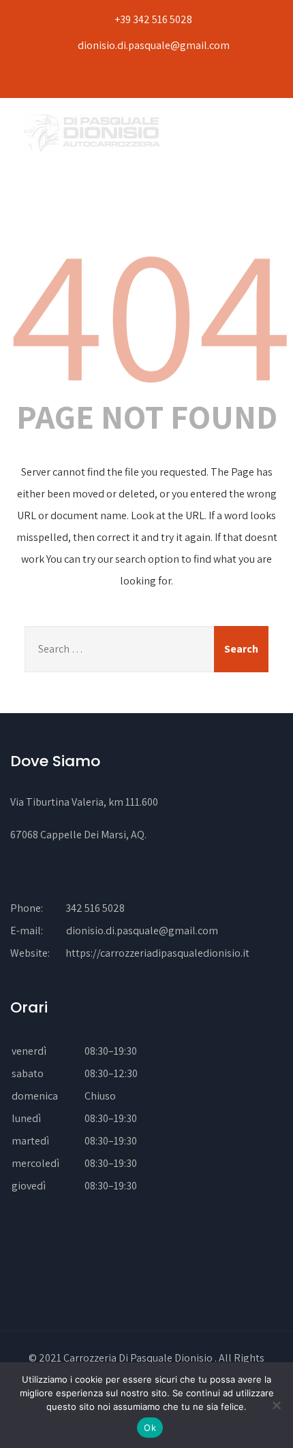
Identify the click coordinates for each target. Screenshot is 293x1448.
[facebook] (143, 78)
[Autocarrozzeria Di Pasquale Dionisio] (92, 133)
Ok (150, 1427)
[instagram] (166, 78)
